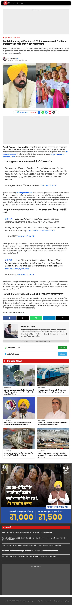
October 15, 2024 (26, 236)
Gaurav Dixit (13, 58)
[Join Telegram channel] (46, 112)
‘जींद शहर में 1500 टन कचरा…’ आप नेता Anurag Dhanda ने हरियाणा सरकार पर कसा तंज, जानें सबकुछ (29, 556)
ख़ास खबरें (7, 38)
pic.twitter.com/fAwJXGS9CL (42, 230)
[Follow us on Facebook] (39, 112)
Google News (24, 112)
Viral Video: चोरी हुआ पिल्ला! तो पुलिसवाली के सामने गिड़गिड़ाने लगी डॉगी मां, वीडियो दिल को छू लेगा (27, 532)
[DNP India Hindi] (9, 3)
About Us (40, 601)
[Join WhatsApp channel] (42, 112)
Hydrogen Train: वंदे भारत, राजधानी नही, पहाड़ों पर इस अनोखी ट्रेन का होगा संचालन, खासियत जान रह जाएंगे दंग (31, 545)
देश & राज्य (13, 38)
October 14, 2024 (48, 185)
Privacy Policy (65, 601)
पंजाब (18, 38)
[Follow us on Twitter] (53, 112)
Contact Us (48, 601)
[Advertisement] (37, 15)
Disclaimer (57, 601)
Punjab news (20, 312)
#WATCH (9, 219)
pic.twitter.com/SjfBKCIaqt (17, 269)
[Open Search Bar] (17, 3)
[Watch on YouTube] (50, 112)
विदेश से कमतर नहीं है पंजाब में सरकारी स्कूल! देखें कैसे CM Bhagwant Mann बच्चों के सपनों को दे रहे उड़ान (30, 551)
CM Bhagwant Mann (24, 193)
